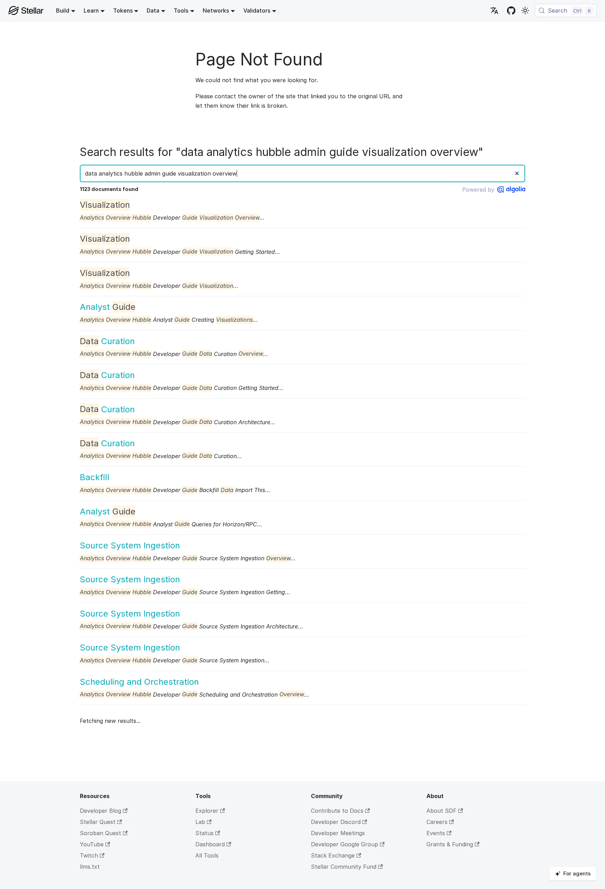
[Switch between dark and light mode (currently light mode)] (525, 10)
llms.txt (90, 866)
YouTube (92, 844)
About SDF (441, 810)
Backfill (94, 477)
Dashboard (210, 844)
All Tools (206, 855)
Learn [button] (91, 10)
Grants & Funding (449, 844)
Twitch (89, 855)
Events (435, 833)
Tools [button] (181, 10)
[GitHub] (511, 10)
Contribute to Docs (337, 810)
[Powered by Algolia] (511, 189)
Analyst (107, 307)
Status (204, 833)
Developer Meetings (338, 833)
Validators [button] (256, 10)
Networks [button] (216, 10)
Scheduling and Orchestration (139, 682)
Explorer (206, 810)
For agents (577, 873)
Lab (200, 821)
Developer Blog (100, 810)
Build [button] (62, 10)
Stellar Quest (98, 821)
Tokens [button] (123, 10)
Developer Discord (336, 821)
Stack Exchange (333, 855)
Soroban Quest (100, 833)
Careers (436, 821)
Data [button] (153, 10)
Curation (107, 341)
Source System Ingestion (130, 545)
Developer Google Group (344, 844)
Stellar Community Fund (343, 866)
